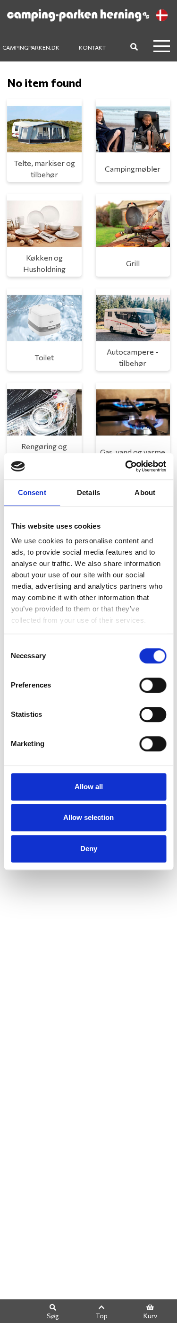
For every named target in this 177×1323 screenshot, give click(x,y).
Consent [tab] (32, 492)
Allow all (89, 787)
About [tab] (145, 492)
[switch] (152, 685)
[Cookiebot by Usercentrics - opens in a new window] (126, 466)
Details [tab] (88, 492)
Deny (88, 848)
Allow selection (88, 817)
